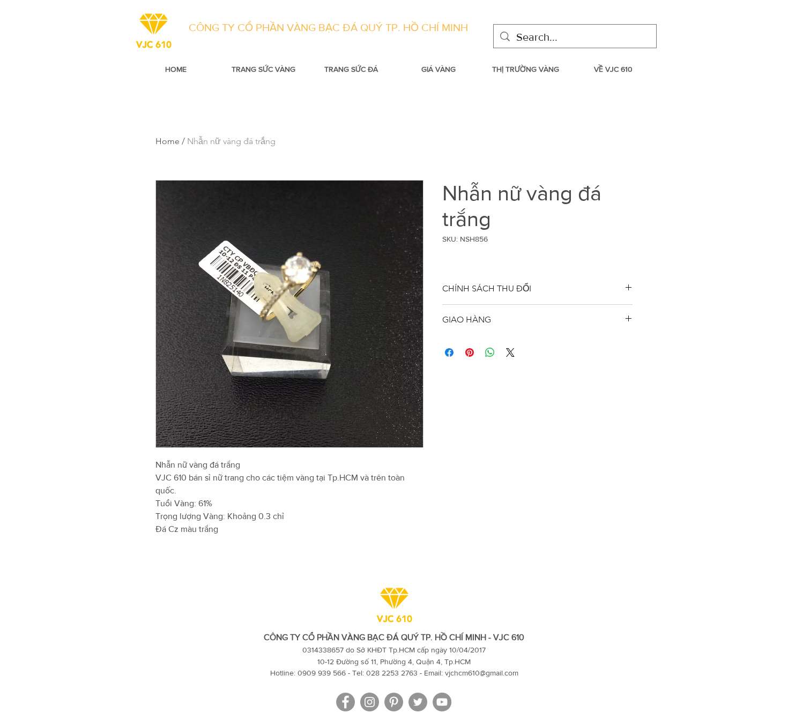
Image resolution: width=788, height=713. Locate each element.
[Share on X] (510, 352)
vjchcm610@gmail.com (481, 673)
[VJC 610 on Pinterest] (393, 702)
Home (167, 141)
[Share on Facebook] (449, 352)
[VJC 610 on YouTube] (442, 702)
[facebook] (345, 702)
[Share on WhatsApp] (490, 352)
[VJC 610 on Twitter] (417, 702)
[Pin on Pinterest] (469, 352)
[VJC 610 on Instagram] (369, 702)
